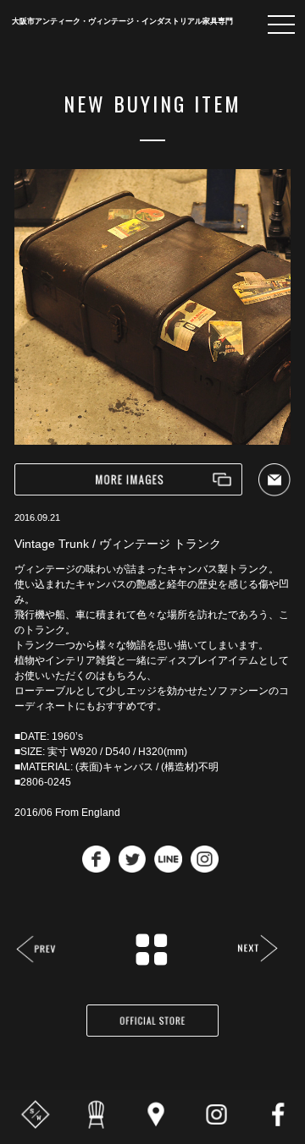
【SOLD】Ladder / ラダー (257, 949)
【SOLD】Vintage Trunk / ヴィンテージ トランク (36, 950)
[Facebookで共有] (96, 868)
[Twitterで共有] (133, 868)
